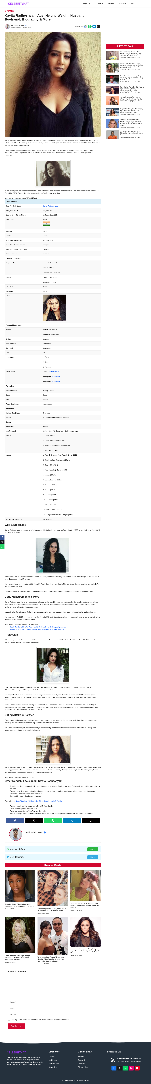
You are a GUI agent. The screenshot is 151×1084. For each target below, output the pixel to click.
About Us (81, 1057)
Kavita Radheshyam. (50, 206)
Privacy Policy (83, 1067)
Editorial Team (19, 25)
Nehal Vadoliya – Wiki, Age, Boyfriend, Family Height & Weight (39, 801)
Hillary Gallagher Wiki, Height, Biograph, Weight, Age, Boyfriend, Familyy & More (131, 65)
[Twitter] (2, 542)
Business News (54, 1064)
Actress (111, 4)
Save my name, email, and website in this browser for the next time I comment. (40, 1020)
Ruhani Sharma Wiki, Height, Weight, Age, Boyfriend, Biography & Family (37, 629)
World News (53, 1060)
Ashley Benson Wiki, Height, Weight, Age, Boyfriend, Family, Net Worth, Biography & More (131, 99)
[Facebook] (2, 537)
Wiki (132, 4)
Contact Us (82, 1060)
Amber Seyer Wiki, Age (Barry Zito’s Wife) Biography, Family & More (52, 909)
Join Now (93, 849)
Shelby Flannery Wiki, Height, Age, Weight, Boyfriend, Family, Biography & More (85, 905)
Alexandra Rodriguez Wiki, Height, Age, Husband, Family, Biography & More (84, 951)
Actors (100, 4)
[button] (139, 3)
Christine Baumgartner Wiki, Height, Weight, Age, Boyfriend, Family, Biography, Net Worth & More (131, 122)
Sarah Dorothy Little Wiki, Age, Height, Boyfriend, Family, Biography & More (38, 627)
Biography (86, 4)
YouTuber (122, 4)
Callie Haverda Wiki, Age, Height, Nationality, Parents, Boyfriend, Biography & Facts (18, 958)
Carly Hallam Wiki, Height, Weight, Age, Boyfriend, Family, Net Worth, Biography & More (132, 88)
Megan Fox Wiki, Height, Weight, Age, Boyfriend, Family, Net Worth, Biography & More (131, 110)
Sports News (53, 1067)
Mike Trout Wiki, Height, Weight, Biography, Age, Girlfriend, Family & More (131, 77)
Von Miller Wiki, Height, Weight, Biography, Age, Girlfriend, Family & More (131, 133)
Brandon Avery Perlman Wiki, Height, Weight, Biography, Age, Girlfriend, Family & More (131, 53)
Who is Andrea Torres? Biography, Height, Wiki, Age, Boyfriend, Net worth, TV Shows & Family (51, 959)
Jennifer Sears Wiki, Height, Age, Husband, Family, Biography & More (19, 905)
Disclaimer (81, 1064)
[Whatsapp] (2, 546)
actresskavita (54, 372)
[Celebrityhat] (18, 3)
